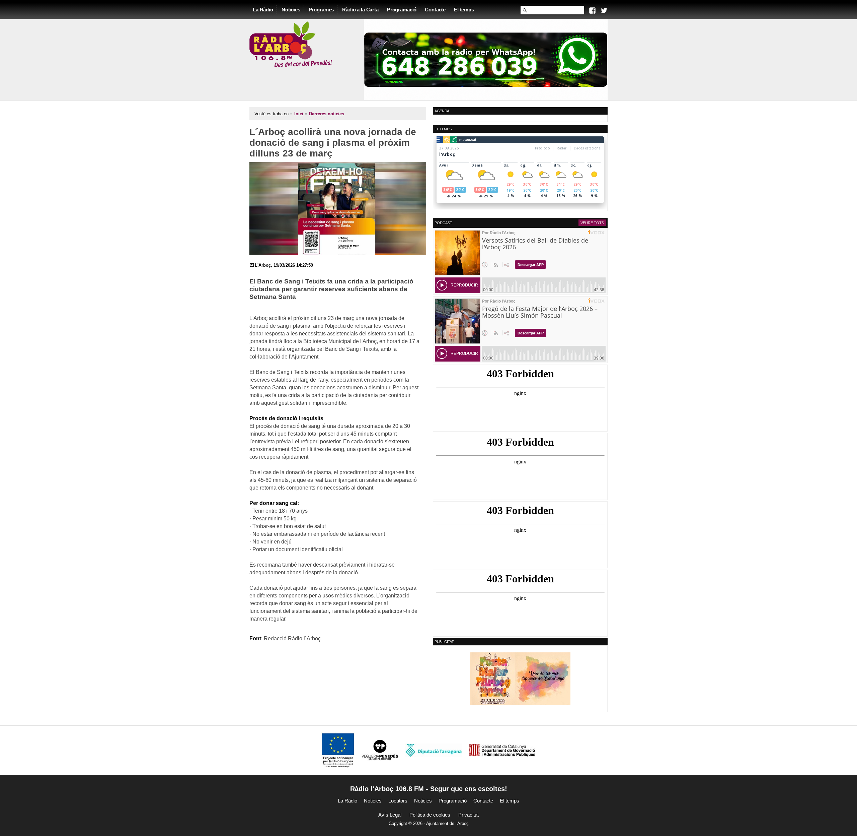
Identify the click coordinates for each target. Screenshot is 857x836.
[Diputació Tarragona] (433, 750)
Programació (401, 9)
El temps (464, 9)
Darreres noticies (326, 113)
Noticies (291, 9)
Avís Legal (389, 815)
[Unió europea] (338, 750)
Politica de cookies (429, 815)
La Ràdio (263, 9)
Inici (298, 113)
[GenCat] (502, 750)
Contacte (435, 9)
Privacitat (468, 815)
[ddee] (520, 678)
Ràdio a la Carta (360, 9)
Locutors (397, 800)
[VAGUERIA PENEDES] (380, 750)
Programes (321, 9)
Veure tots (592, 223)
